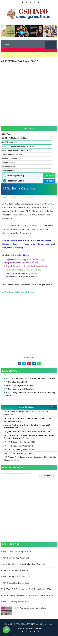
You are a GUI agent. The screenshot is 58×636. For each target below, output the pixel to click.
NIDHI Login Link (8, 167)
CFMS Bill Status (8, 163)
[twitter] (30, 2)
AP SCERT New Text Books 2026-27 (19, 61)
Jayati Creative (34, 628)
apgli (31, 198)
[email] (34, 631)
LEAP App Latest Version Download (30, 608)
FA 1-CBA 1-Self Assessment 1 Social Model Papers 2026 (26, 589)
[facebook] (18, 2)
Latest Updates (26, 407)
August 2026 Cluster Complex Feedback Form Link (27, 431)
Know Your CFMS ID (10, 158)
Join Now (49, 175)
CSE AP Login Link (9, 142)
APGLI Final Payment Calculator (20, 389)
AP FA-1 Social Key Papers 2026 (19, 446)
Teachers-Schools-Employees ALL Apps (18, 146)
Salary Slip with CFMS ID (12, 154)
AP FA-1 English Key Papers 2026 (16, 558)
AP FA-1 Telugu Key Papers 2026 (15, 576)
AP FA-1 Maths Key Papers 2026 (15, 570)
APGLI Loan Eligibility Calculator (20, 385)
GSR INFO (30, 624)
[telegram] (22, 2)
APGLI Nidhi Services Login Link (15, 150)
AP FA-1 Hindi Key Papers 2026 (15, 601)
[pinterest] (38, 2)
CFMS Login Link (8, 171)
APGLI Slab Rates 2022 (16, 382)
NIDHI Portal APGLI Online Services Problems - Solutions (31, 378)
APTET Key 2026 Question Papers (20, 449)
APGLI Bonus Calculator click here (18, 292)
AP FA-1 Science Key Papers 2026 (20, 442)
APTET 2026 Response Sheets (18, 453)
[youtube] (26, 2)
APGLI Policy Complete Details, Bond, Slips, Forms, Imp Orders (30, 394)
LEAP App (6, 134)
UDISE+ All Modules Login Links (15, 138)
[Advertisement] (29, 94)
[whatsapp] (34, 2)
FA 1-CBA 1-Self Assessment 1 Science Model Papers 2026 (27, 595)
